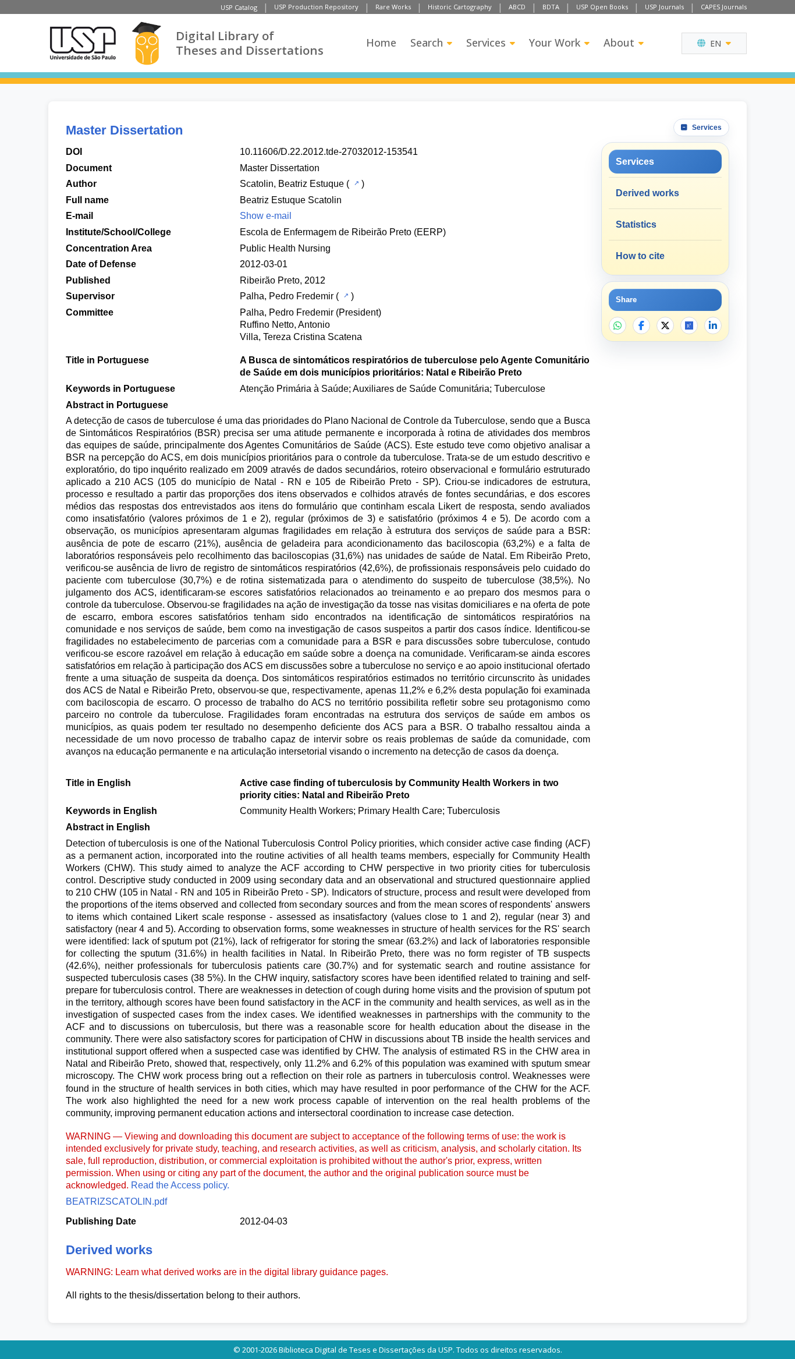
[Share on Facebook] (641, 325)
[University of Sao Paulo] (82, 43)
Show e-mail (266, 216)
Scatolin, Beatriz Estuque (292, 184)
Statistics (636, 224)
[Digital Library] (146, 43)
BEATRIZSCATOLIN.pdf (116, 1201)
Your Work (554, 42)
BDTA (550, 6)
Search (426, 42)
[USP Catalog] (355, 183)
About (619, 42)
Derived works (647, 193)
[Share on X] (665, 325)
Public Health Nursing (285, 248)
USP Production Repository (316, 6)
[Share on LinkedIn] (713, 325)
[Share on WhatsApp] (617, 325)
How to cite (640, 256)
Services (486, 42)
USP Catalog (239, 7)
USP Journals (664, 6)
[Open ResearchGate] (689, 325)
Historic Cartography (460, 6)
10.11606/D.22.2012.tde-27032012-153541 (329, 152)
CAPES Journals (724, 6)
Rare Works (393, 6)
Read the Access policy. (180, 1185)
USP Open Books (602, 6)
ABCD (517, 6)
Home (381, 42)
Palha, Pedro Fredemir (286, 296)
